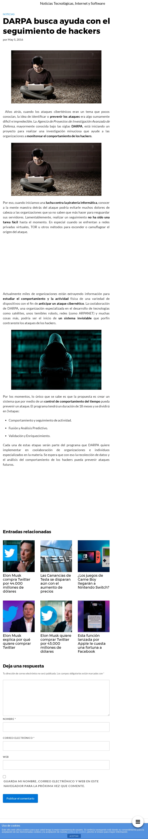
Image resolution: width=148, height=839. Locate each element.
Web (6, 756)
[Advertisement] (56, 264)
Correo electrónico (18, 737)
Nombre (9, 719)
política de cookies (77, 832)
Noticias (8, 14)
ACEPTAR (74, 836)
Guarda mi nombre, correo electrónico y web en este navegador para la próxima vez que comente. (51, 783)
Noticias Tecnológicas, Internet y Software (72, 3)
